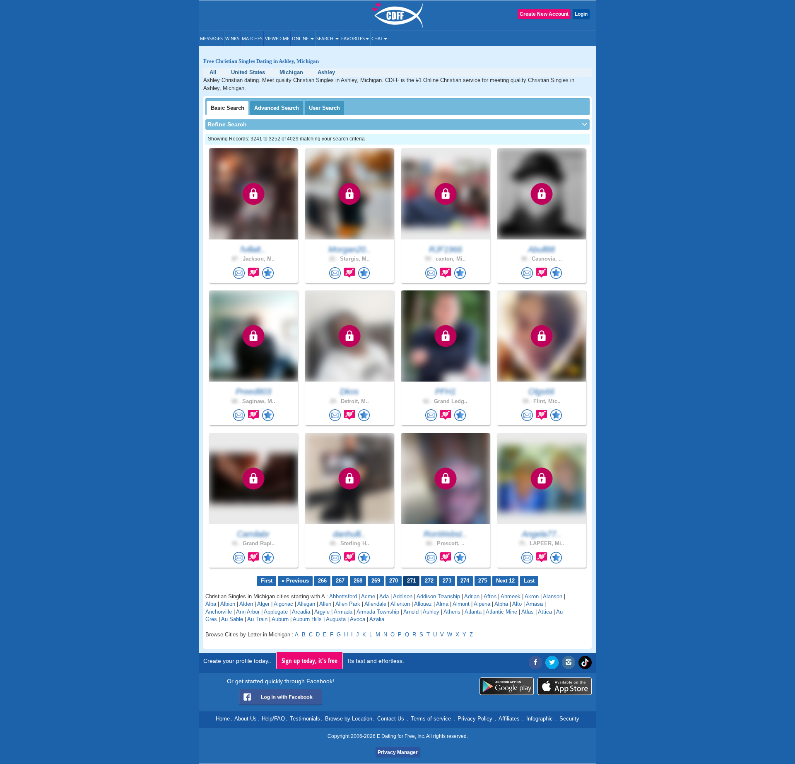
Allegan (306, 604)
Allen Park (347, 604)
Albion (227, 604)
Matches (252, 38)
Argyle (322, 612)
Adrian (471, 596)
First (266, 581)
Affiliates (509, 719)
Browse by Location (348, 719)
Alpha (501, 604)
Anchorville (218, 612)
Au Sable (232, 619)
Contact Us (390, 719)
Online (301, 38)
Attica (545, 612)
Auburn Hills (307, 619)
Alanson (552, 596)
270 (393, 581)
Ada (384, 596)
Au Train (257, 619)
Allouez (423, 604)
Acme (368, 596)
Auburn (280, 619)
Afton (490, 596)
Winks (232, 38)
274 (464, 581)
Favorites (353, 38)
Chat (377, 38)
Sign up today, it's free (309, 660)
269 (375, 581)
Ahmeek (510, 596)
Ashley (431, 612)
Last (529, 581)
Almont (461, 604)
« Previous (295, 581)
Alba (210, 604)
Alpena (482, 604)
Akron (532, 596)
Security (569, 719)
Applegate (276, 612)
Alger (263, 604)
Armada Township (378, 612)
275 (482, 581)
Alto (517, 604)
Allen (325, 604)
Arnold (411, 612)
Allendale (375, 604)
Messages (211, 38)
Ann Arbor (248, 612)
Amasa (534, 604)
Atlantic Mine (501, 612)
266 (322, 581)
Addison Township (438, 596)
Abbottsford (343, 596)
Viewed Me (277, 38)
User (324, 108)
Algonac (283, 604)
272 (429, 581)
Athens (451, 612)
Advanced (276, 108)
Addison (402, 596)
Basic (227, 108)
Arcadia (301, 612)
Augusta (336, 619)
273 (447, 581)
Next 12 (505, 581)
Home (223, 719)
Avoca (357, 619)
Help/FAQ (273, 719)
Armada (343, 612)
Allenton (400, 604)
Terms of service (431, 719)
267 (340, 581)
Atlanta (473, 612)
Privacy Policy (475, 719)
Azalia (376, 619)
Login (581, 14)
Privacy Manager (398, 752)
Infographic (539, 719)
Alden (246, 604)
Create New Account (544, 14)
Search (325, 38)
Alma (442, 604)
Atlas (527, 612)
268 (358, 581)
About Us (245, 719)
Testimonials (305, 719)
